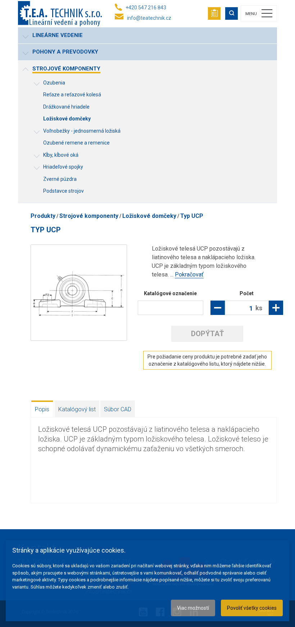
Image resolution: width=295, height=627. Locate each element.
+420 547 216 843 (146, 7)
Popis (42, 409)
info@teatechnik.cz (149, 18)
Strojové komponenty (88, 215)
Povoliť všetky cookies (252, 608)
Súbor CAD (117, 409)
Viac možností (193, 608)
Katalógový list (77, 409)
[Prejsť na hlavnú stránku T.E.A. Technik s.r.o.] (60, 14)
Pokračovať (189, 274)
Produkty (43, 215)
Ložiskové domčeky (149, 215)
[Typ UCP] (79, 292)
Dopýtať (207, 333)
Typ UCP (191, 215)
